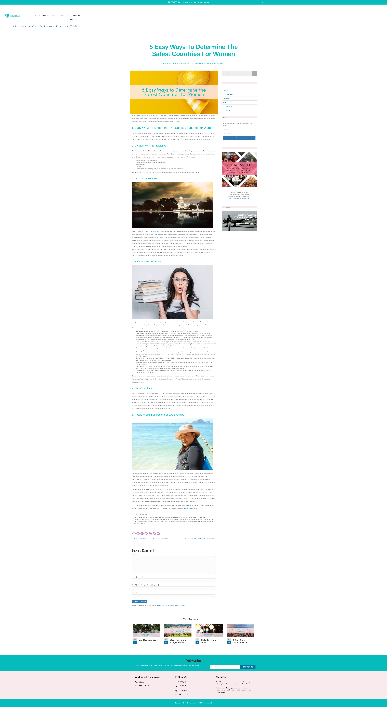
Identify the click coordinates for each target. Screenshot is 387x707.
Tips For (74, 26)
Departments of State (160, 234)
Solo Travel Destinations (40, 26)
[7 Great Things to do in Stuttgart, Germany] (177, 635)
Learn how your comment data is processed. (171, 605)
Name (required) (137, 577)
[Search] (254, 73)
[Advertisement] (234, 21)
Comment (135, 555)
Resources (61, 26)
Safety (209, 63)
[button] (187, 2)
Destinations (229, 94)
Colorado (200, 508)
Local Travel (185, 63)
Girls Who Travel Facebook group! (239, 198)
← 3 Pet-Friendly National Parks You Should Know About (150, 539)
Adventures (18, 26)
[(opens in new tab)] (239, 221)
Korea (225, 102)
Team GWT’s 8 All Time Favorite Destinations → (200, 539)
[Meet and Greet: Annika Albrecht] (209, 635)
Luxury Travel (194, 63)
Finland (191, 508)
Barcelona (184, 508)
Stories (214, 63)
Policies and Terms (142, 685)
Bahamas (226, 90)
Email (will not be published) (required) (145, 585)
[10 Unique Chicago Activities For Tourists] (240, 635)
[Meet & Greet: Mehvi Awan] (146, 635)
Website (135, 593)
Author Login (139, 682)
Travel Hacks (221, 63)
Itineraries (226, 98)
